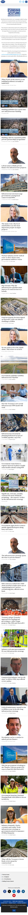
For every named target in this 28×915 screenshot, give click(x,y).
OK (14, 910)
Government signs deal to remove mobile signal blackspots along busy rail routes (13, 527)
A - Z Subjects (5, 876)
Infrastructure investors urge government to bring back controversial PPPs (12, 196)
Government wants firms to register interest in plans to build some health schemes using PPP (13, 465)
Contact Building (21, 903)
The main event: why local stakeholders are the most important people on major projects (11, 226)
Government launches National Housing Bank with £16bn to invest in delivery (14, 797)
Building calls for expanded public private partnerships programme (14, 138)
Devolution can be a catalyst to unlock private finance (12, 738)
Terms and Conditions (17, 901)
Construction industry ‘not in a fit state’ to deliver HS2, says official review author (13, 679)
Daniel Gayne (15, 199)
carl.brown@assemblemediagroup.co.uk (11, 54)
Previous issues (5, 874)
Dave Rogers (11, 469)
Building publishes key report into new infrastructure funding (14, 110)
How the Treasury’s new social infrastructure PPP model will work (12, 405)
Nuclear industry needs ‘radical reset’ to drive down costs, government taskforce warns (13, 257)
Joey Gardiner (15, 141)
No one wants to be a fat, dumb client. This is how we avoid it (12, 348)
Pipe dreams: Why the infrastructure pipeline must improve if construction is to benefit (12, 288)
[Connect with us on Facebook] (4, 891)
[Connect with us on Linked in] (14, 891)
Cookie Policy (4, 903)
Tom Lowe (12, 261)
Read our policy (14, 907)
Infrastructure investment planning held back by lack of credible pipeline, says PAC (12, 435)
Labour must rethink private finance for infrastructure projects (14, 167)
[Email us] (18, 891)
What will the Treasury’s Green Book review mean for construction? (13, 861)
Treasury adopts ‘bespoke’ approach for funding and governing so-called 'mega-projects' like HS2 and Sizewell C (13, 620)
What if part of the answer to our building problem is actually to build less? (13, 81)
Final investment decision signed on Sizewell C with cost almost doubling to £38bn (13, 319)
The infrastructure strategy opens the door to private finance (14, 556)
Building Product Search (8, 881)
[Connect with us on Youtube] (14, 895)
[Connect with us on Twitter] (9, 891)
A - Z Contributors (6, 879)
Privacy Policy (12, 903)
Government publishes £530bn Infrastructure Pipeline (13, 376)
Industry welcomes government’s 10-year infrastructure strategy (13, 650)
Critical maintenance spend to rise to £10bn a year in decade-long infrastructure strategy (14, 709)
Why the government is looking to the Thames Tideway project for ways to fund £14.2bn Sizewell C (13, 767)
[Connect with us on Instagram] (23, 891)
